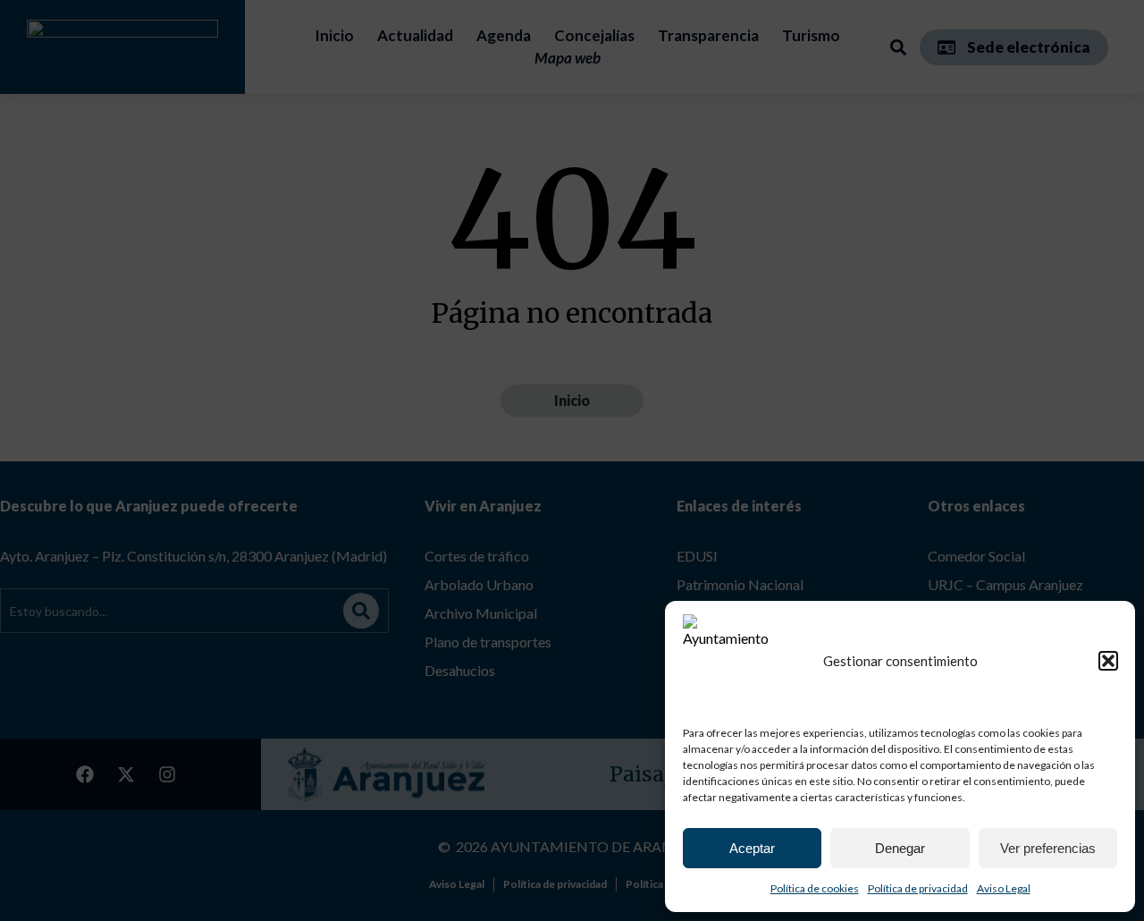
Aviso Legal (1003, 888)
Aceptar (752, 848)
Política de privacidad (918, 888)
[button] (1108, 661)
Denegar (900, 848)
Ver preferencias (1048, 848)
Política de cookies (814, 888)
